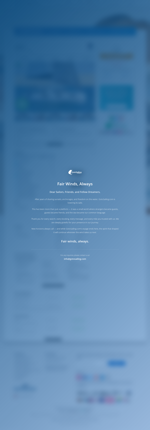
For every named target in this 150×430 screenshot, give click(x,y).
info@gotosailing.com (75, 258)
